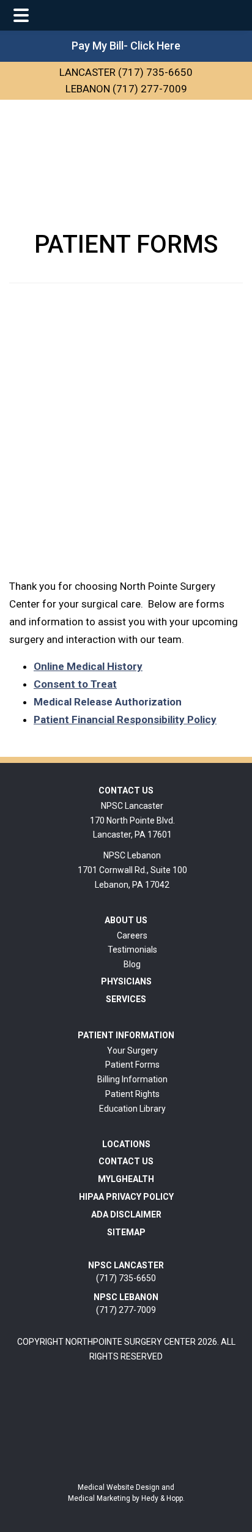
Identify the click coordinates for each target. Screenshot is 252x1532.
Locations (126, 1144)
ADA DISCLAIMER (126, 1214)
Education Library (132, 1109)
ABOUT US (126, 920)
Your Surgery (132, 1050)
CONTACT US (126, 790)
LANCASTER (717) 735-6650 (126, 72)
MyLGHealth (126, 1179)
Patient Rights (132, 1094)
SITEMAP (126, 1232)
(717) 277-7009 (126, 1303)
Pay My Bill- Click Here (126, 45)
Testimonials (132, 949)
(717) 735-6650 (126, 1271)
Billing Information (132, 1079)
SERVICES (126, 999)
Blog (132, 964)
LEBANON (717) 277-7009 (126, 89)
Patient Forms (132, 1064)
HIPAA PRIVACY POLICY (126, 1197)
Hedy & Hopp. (163, 1498)
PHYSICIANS (126, 981)
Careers (132, 935)
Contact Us (126, 1161)
